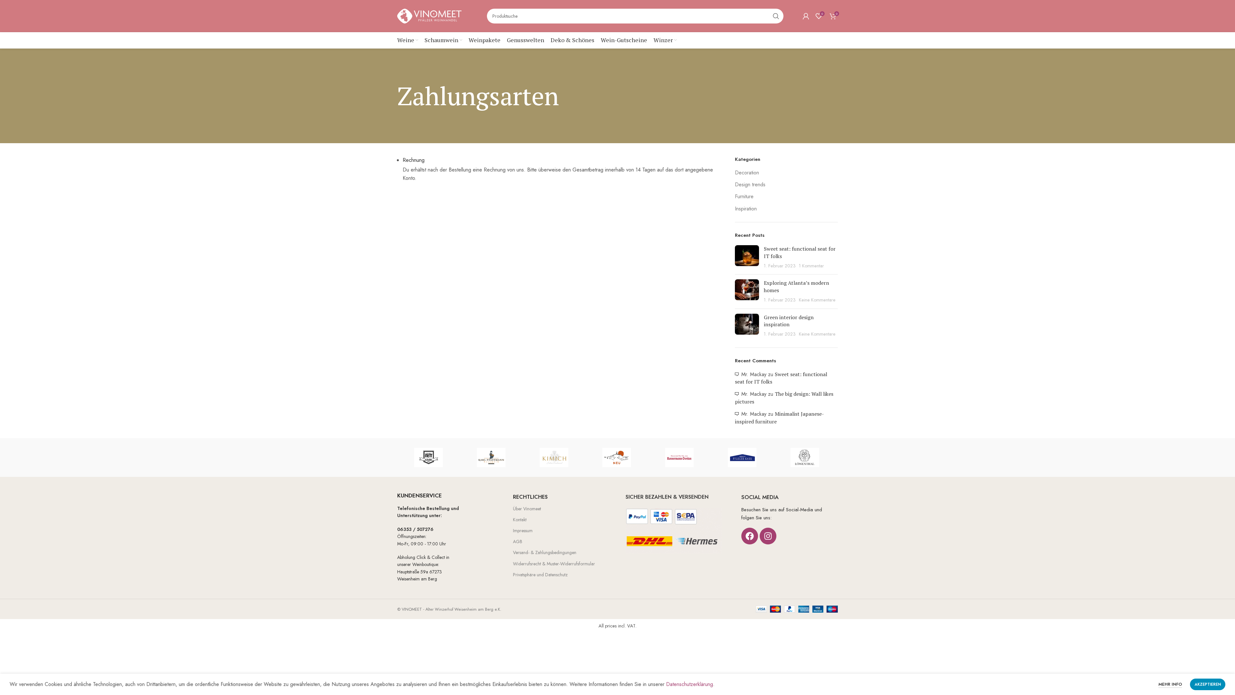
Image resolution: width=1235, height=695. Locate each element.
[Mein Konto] (806, 16)
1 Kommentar (811, 266)
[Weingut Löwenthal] (804, 457)
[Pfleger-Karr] (742, 457)
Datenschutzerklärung (689, 684)
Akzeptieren (1207, 684)
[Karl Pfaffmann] (491, 457)
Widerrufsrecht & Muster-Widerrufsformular (554, 564)
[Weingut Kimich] (554, 457)
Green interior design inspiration (789, 321)
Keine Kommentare (817, 300)
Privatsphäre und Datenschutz (540, 574)
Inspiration (746, 208)
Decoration (747, 172)
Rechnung (414, 160)
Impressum (523, 530)
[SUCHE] (776, 16)
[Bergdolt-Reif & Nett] (428, 457)
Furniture (744, 196)
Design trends (750, 184)
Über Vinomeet (527, 508)
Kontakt (519, 519)
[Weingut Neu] (616, 457)
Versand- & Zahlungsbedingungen (544, 552)
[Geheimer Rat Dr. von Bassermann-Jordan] (679, 457)
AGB (517, 541)
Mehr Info (1170, 684)
